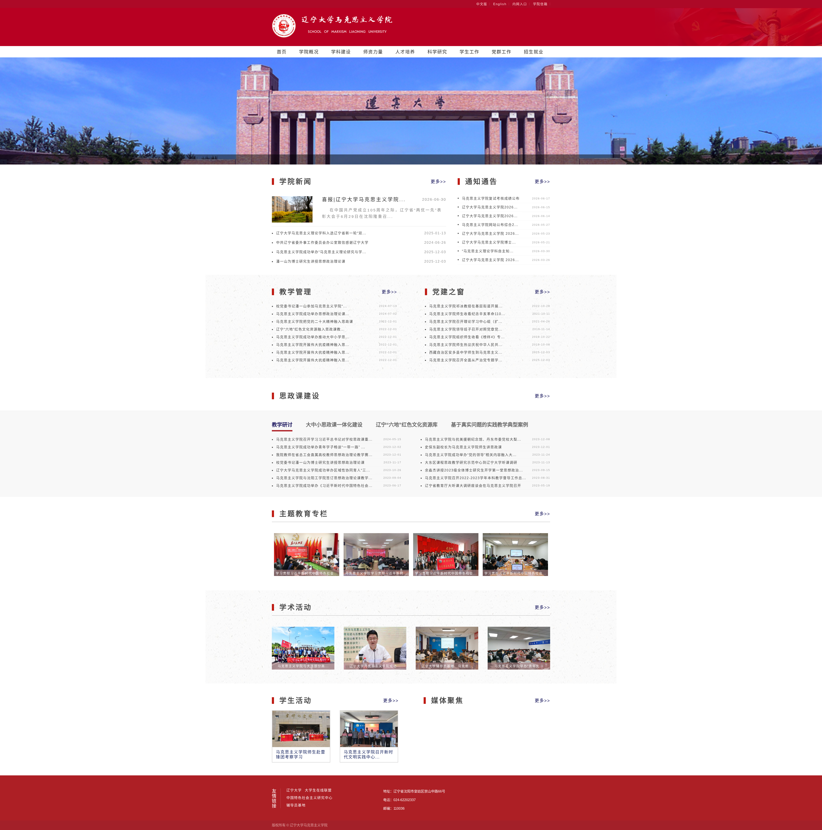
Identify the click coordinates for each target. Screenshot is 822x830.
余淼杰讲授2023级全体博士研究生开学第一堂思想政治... (474, 470)
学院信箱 (540, 4)
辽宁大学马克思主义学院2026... (490, 207)
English (499, 4)
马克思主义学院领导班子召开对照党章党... (465, 329)
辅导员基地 (296, 805)
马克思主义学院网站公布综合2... (490, 225)
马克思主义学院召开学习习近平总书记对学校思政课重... (324, 439)
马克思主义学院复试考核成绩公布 (491, 198)
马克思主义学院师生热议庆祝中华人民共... (465, 345)
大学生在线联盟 (318, 790)
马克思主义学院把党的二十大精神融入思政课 (314, 321)
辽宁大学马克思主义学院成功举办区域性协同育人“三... (323, 470)
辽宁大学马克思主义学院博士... (489, 242)
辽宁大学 (294, 790)
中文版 (481, 4)
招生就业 (534, 51)
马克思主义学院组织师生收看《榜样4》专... (467, 337)
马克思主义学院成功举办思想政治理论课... (312, 314)
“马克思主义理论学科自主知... (488, 251)
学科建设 (341, 51)
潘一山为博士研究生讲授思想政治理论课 (310, 261)
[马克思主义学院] (332, 36)
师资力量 (373, 51)
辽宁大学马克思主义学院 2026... (490, 233)
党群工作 (501, 51)
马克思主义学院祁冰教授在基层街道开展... (465, 306)
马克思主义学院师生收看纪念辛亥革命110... (467, 314)
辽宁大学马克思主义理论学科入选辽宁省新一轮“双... (321, 233)
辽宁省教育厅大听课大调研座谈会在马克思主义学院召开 (473, 486)
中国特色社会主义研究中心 (309, 798)
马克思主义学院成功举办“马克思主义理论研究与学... (321, 252)
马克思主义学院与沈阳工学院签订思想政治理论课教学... (324, 478)
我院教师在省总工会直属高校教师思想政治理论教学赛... (324, 455)
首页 (282, 51)
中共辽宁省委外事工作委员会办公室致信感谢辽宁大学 (322, 242)
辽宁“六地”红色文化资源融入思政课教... (310, 329)
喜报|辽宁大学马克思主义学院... (364, 199)
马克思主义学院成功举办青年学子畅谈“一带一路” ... (320, 447)
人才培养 (405, 51)
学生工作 (469, 51)
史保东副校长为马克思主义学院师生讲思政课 (463, 447)
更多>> (438, 181)
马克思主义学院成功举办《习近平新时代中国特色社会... (324, 486)
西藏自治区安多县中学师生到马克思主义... (465, 352)
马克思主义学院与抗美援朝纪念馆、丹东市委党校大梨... (473, 439)
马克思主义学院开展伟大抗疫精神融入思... (312, 345)
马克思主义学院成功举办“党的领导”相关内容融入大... (471, 455)
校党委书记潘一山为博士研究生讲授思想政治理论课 (320, 462)
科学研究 (437, 51)
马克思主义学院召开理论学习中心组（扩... (465, 321)
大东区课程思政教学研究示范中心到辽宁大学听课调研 (471, 462)
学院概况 (309, 51)
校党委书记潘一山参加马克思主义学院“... (311, 306)
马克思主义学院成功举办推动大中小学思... (312, 337)
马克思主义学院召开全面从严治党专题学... (465, 360)
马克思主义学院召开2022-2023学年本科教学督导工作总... (475, 478)
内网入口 (519, 4)
